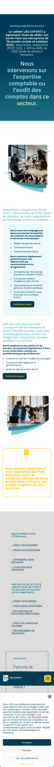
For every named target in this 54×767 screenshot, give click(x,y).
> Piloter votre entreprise (26, 550)
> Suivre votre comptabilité (27, 605)
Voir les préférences (27, 758)
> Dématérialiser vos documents (23, 632)
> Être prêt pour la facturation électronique (25, 612)
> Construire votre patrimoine (22, 568)
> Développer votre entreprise (23, 561)
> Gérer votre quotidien (25, 545)
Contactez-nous (22, 304)
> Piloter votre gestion (24, 601)
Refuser (27, 750)
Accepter (27, 742)
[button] (49, 696)
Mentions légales (27, 764)
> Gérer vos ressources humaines (25, 624)
